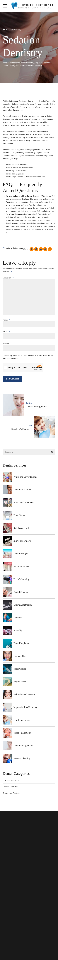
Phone (13, 930)
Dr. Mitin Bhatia (12, 872)
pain (8, 248)
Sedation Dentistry (22, 733)
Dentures (17, 617)
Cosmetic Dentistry (11, 780)
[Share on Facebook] (32, 249)
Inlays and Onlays (22, 541)
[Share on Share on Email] (50, 249)
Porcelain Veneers (22, 566)
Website (6, 343)
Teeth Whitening (21, 579)
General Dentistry (13, 30)
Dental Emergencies (23, 745)
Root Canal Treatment (23, 502)
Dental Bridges (20, 553)
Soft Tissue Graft (21, 528)
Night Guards (19, 681)
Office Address (16, 901)
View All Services (12, 899)
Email (6, 332)
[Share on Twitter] (36, 249)
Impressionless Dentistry (25, 707)
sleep (21, 248)
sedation (14, 248)
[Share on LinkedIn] (41, 249)
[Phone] (6, 930)
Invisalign (18, 630)
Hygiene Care (20, 656)
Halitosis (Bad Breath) (24, 694)
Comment (8, 278)
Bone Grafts (19, 515)
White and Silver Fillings (25, 477)
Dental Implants (21, 643)
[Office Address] (6, 901)
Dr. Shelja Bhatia (12, 868)
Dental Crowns (20, 592)
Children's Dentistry (23, 720)
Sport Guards (19, 669)
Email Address (16, 939)
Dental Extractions (22, 489)
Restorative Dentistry (11, 793)
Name (6, 320)
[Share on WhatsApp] (45, 249)
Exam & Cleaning (21, 758)
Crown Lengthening (23, 605)
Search (52, 452)
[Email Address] (6, 939)
